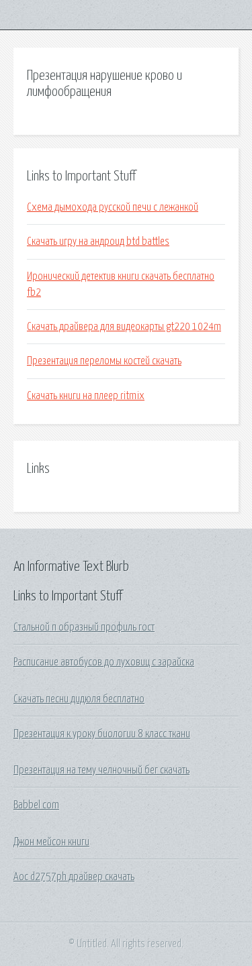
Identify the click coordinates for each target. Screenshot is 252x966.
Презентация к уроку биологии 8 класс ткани (101, 734)
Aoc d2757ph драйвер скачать (73, 876)
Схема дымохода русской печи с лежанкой (112, 207)
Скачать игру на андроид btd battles (98, 241)
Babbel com (36, 805)
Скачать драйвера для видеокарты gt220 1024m (124, 326)
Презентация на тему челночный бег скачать (101, 770)
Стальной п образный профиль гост (84, 627)
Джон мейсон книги (51, 842)
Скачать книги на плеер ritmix (85, 395)
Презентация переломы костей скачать (104, 361)
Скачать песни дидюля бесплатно (78, 699)
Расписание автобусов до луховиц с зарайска (103, 662)
